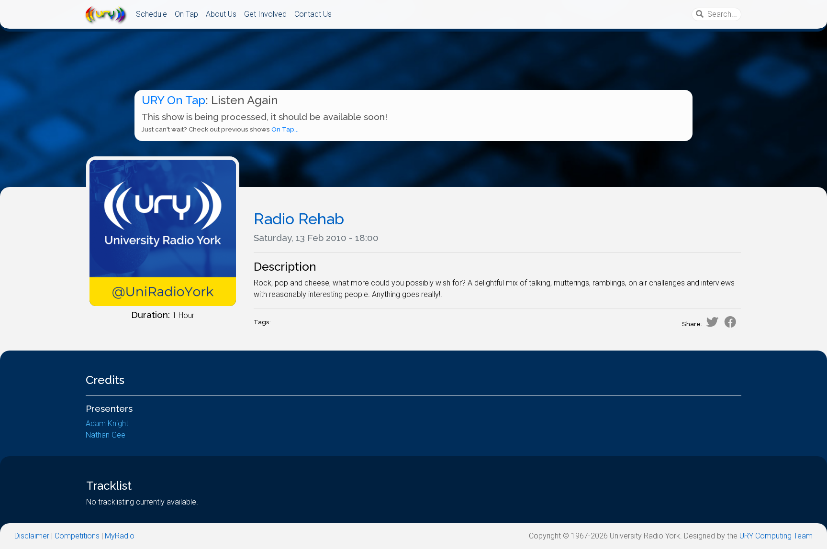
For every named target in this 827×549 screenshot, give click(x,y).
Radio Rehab (299, 219)
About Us (221, 14)
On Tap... (285, 129)
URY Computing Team (776, 535)
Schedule (151, 14)
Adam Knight (107, 423)
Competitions (77, 535)
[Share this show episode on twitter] (712, 322)
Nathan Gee (105, 434)
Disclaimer (31, 535)
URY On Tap (173, 100)
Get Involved (265, 14)
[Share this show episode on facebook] (730, 322)
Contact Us (313, 14)
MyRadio (119, 535)
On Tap (186, 14)
